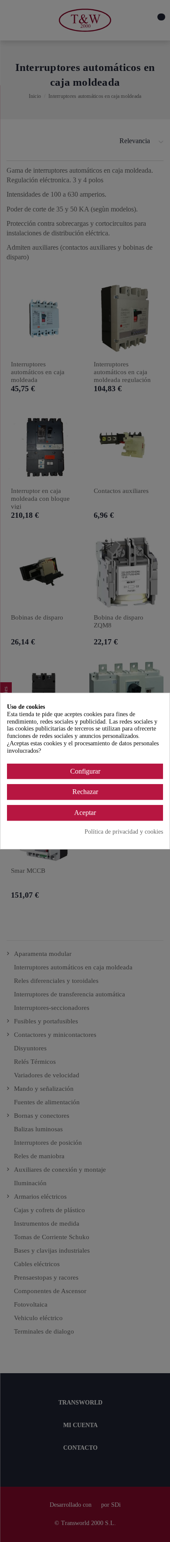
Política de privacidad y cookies (124, 831)
